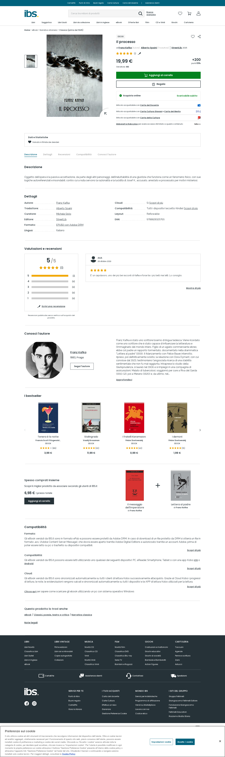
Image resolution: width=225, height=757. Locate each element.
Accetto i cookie (185, 741)
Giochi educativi (152, 651)
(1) (61, 267)
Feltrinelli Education (178, 712)
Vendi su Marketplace (145, 705)
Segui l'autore (82, 366)
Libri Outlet (29, 655)
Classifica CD (91, 651)
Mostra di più (193, 288)
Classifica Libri (31, 651)
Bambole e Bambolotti (155, 660)
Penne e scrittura (182, 655)
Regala (160, 84)
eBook (27, 614)
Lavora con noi (142, 709)
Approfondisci (124, 379)
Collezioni (59, 660)
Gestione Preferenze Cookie (114, 713)
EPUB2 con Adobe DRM (69, 224)
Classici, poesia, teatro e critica (51, 614)
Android (28, 563)
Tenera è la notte (48, 436)
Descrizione (30, 154)
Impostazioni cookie (161, 741)
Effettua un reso (109, 705)
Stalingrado (91, 436)
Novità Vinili (90, 660)
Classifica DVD (122, 651)
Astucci (178, 664)
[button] (140, 13)
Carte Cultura (113, 3)
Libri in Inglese (30, 660)
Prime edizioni (60, 647)
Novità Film (120, 647)
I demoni (177, 436)
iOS (196, 560)
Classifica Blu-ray (123, 655)
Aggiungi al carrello (160, 75)
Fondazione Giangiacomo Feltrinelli (181, 706)
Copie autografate (63, 655)
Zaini (177, 660)
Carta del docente (130, 3)
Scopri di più (156, 202)
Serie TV (118, 660)
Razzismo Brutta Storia (179, 716)
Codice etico (141, 713)
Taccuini (179, 647)
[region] (112, 741)
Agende (178, 651)
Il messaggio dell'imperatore (134, 506)
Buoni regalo (98, 3)
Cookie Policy (68, 753)
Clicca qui (30, 591)
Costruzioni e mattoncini (156, 647)
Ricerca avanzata (151, 13)
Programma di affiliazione (147, 700)
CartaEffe (71, 3)
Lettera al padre (181, 504)
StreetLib (176, 47)
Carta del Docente (149, 105)
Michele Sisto (63, 213)
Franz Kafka (125, 47)
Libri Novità (29, 647)
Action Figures (151, 664)
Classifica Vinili (92, 664)
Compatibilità (84, 154)
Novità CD (89, 647)
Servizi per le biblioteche (146, 696)
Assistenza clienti (152, 3)
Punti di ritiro (84, 3)
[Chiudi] (220, 741)
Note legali (31, 622)
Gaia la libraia (75, 709)
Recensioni (64, 154)
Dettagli (47, 154)
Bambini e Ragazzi (123, 664)
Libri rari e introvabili (63, 651)
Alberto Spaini (149, 47)
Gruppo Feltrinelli (176, 696)
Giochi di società (153, 655)
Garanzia (106, 709)
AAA (100, 257)
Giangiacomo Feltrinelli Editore (183, 700)
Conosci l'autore (107, 154)
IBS (127, 66)
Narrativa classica (81, 614)
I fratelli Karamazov (134, 436)
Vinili (87, 655)
